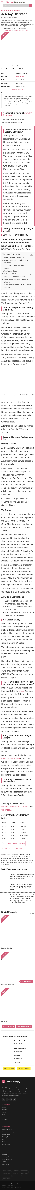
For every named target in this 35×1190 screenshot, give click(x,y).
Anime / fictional (6, 1144)
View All (17, 1062)
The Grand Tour (7, 848)
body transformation (10, 758)
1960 (23, 76)
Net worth (4, 1109)
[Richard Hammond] (17, 967)
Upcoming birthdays (7, 1137)
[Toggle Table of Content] (31, 254)
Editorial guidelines (7, 1156)
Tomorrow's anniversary (8, 1132)
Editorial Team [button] (8, 30)
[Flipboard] (14, 1099)
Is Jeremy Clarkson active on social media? (17, 286)
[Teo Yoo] (7, 1057)
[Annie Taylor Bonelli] (7, 1042)
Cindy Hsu (6, 810)
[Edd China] (17, 1004)
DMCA (12, 1187)
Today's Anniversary (9, 1026)
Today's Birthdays (9, 1068)
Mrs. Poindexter (20, 1048)
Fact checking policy (7, 1159)
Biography (17, 10)
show (21, 691)
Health (3, 1141)
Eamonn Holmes (9, 806)
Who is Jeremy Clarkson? (14, 257)
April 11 (18, 76)
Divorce (4, 1117)
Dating (3, 1114)
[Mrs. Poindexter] (7, 1050)
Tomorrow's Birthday (24, 1068)
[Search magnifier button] (30, 5)
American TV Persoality (16, 843)
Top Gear (19, 848)
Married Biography (7, 10)
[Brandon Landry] (17, 931)
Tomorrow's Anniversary (24, 1026)
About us (4, 1152)
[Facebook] (3, 1099)
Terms (8, 1187)
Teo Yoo (17, 1056)
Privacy (3, 1187)
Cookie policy (5, 1164)
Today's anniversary (7, 1129)
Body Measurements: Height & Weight (16, 280)
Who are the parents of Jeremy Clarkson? (16, 261)
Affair (3, 1121)
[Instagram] (10, 1099)
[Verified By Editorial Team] (29, 14)
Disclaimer (18, 1187)
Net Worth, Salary (11, 271)
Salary (3, 1139)
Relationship (5, 1119)
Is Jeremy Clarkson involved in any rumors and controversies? (17, 275)
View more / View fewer (18, 89)
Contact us (4, 1161)
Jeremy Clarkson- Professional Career (16, 267)
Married (15, 2)
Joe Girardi (23, 806)
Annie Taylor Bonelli (21, 1041)
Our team (4, 1154)
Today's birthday (6, 1134)
